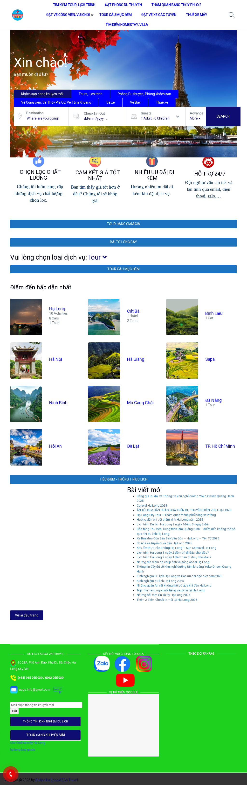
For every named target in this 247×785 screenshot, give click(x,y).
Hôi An (55, 446)
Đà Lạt (133, 446)
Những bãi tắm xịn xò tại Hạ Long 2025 (163, 595)
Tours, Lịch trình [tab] (91, 94)
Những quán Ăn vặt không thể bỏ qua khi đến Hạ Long (174, 585)
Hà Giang (135, 359)
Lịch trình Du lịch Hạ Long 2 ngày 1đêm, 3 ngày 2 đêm (174, 524)
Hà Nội (55, 359)
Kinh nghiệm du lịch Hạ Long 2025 (160, 581)
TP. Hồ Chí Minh (220, 446)
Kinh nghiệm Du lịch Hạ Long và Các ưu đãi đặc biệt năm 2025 (179, 576)
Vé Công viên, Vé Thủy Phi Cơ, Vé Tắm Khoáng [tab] (56, 102)
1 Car (209, 318)
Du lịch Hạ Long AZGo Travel (56, 780)
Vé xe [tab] (110, 102)
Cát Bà (133, 311)
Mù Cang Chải (140, 402)
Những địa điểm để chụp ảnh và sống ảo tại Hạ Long (173, 562)
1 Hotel (132, 316)
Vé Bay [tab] (135, 102)
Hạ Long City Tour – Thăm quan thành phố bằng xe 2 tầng (176, 515)
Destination (35, 113)
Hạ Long (57, 308)
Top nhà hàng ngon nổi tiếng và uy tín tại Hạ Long (171, 590)
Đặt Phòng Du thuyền (123, 5)
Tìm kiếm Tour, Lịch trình (74, 5)
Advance (196, 113)
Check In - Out (94, 113)
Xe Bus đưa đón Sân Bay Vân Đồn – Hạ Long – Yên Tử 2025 (178, 538)
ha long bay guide (22, 749)
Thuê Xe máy (196, 15)
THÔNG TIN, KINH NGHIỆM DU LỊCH (45, 721)
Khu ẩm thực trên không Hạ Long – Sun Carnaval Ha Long (176, 548)
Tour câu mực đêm (115, 15)
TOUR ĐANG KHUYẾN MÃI (45, 735)
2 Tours (132, 320)
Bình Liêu (214, 313)
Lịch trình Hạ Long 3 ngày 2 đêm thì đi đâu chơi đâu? (173, 552)
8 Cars (54, 318)
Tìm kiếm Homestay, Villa (127, 25)
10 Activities (58, 313)
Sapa (210, 359)
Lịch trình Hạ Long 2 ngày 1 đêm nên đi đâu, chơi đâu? (174, 557)
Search (223, 116)
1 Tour (54, 323)
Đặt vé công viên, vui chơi (68, 15)
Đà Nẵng (213, 400)
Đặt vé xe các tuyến (158, 15)
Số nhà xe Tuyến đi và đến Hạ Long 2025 (164, 543)
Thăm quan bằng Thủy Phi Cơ (176, 5)
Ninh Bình (58, 402)
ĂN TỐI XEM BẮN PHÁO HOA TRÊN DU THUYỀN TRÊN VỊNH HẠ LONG (184, 510)
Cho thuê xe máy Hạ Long (27, 742)
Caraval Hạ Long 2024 (152, 505)
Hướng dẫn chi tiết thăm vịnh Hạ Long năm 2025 (170, 519)
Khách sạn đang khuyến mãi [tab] (42, 94)
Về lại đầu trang (26, 615)
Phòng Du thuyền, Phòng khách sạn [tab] (144, 94)
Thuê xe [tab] (162, 102)
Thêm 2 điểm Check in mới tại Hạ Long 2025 (167, 599)
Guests (146, 113)
